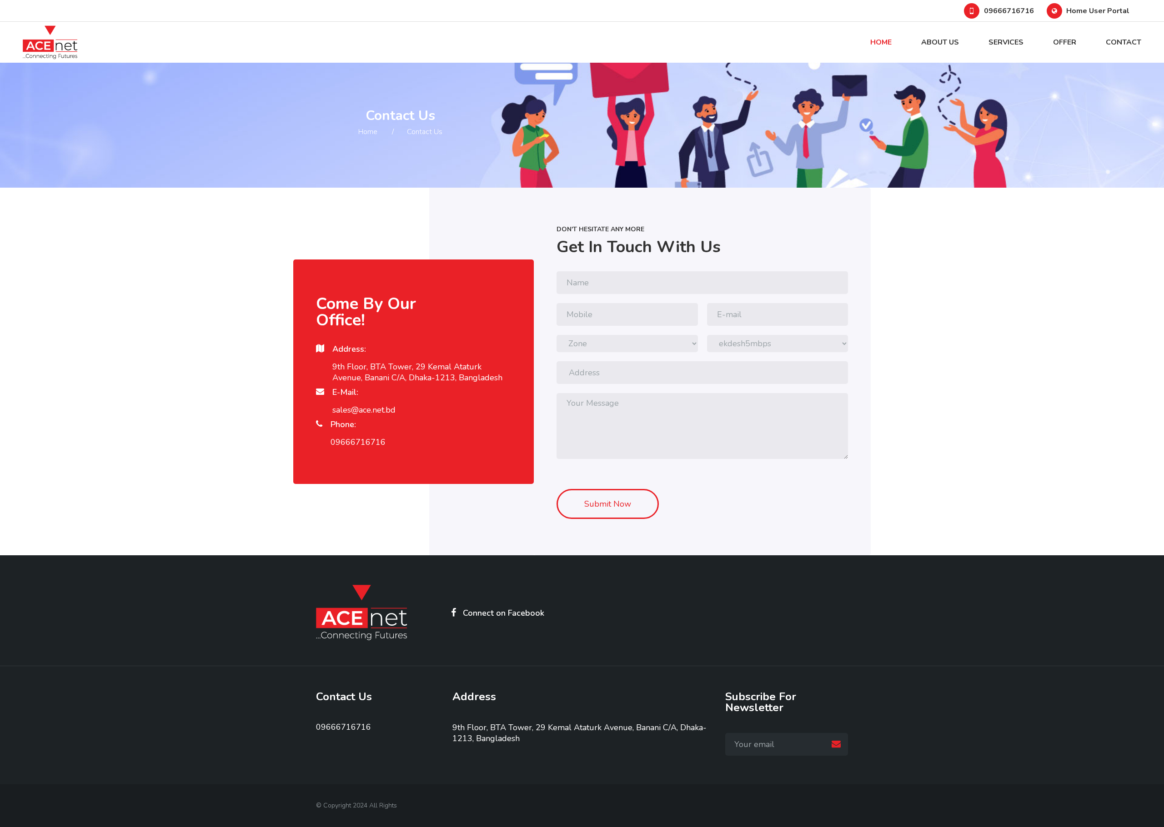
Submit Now (607, 503)
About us (940, 42)
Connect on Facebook (503, 613)
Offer (1064, 42)
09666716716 (1009, 11)
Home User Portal (1097, 11)
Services (1006, 42)
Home (881, 42)
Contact (1123, 42)
